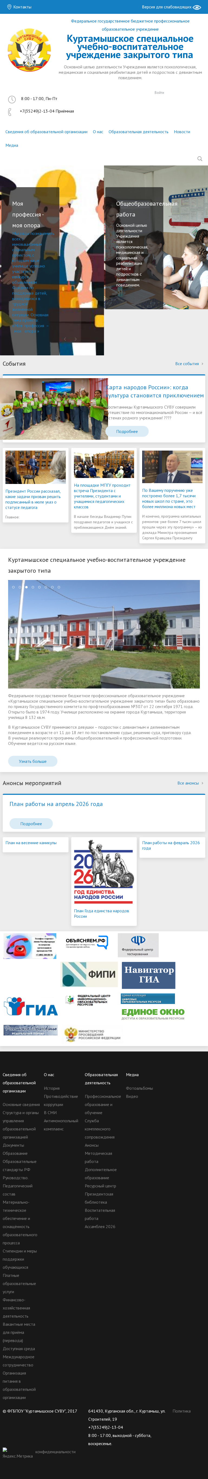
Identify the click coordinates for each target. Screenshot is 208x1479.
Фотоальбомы (139, 1088)
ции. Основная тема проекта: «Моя (30, 320)
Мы (16, 233)
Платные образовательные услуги (19, 1283)
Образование (15, 1153)
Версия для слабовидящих (167, 6)
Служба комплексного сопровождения (100, 1129)
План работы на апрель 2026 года (56, 804)
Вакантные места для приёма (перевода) (19, 1332)
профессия (34, 325)
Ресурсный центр (100, 1185)
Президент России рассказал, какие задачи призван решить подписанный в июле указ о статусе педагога (33, 499)
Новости (182, 131)
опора (30, 331)
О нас (98, 131)
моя (17, 331)
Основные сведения (21, 1104)
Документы (13, 1145)
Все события (187, 363)
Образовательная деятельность (138, 131)
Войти (159, 92)
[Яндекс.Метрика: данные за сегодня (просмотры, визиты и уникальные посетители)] (18, 1454)
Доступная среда (19, 1348)
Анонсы (92, 1145)
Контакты (21, 6)
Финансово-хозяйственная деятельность (16, 1308)
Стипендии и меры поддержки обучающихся (20, 1259)
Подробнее (127, 431)
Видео (132, 1096)
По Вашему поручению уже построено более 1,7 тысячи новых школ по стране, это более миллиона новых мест (169, 498)
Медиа (11, 145)
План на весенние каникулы (31, 842)
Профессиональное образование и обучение (103, 1104)
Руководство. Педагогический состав (17, 1186)
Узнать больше (33, 761)
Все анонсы (188, 783)
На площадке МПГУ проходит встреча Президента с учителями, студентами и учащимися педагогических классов (102, 495)
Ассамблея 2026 (100, 1226)
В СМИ (50, 1112)
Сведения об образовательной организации (46, 131)
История (52, 1088)
